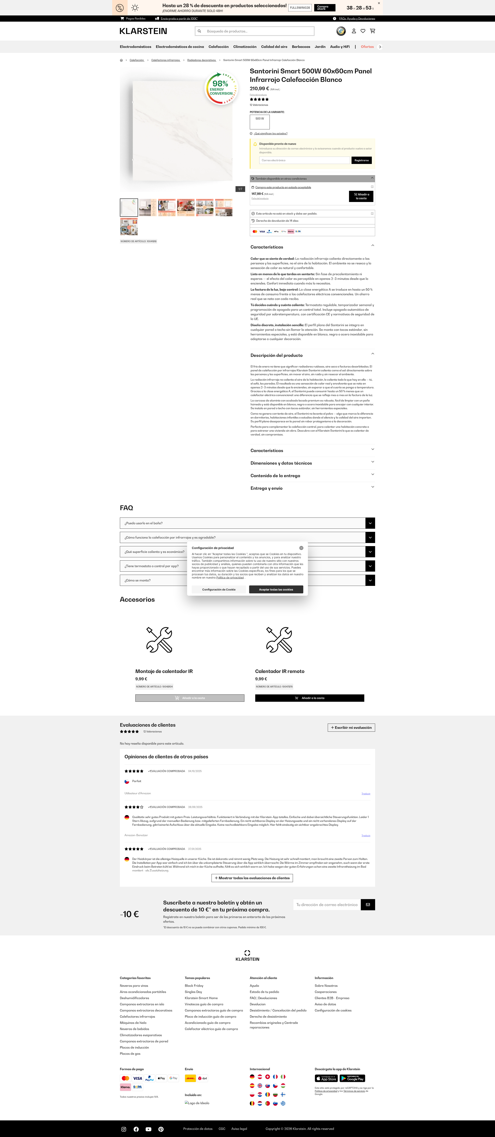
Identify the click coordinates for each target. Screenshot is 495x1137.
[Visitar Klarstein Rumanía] (267, 1094)
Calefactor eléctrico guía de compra (211, 1029)
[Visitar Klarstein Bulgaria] (275, 1094)
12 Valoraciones (259, 104)
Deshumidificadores (134, 998)
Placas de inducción (134, 1047)
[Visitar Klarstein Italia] (283, 1076)
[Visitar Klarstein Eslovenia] (275, 1103)
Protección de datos (198, 1129)
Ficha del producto (258, 94)
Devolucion (257, 1004)
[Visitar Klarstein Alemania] (252, 1076)
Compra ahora (322, 7)
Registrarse (362, 160)
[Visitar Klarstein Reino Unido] (260, 1085)
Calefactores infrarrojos (165, 60)
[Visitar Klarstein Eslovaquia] (267, 1085)
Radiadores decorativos (201, 60)
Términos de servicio (354, 1091)
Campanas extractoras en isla (142, 1004)
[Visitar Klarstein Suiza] (267, 1076)
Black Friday (194, 986)
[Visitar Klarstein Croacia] (260, 1094)
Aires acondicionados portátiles (143, 992)
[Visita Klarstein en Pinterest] (161, 1129)
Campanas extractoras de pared (144, 1041)
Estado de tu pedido (264, 992)
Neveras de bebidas (134, 1029)
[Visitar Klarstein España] (252, 1085)
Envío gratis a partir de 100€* (179, 18)
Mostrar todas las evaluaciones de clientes (254, 878)
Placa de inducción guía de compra (210, 1016)
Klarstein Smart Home (201, 998)
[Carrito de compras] (372, 31)
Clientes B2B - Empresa (332, 998)
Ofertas (367, 47)
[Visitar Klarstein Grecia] (283, 1104)
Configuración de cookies (333, 1010)
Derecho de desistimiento (268, 1016)
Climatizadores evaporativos (141, 1035)
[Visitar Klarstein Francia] (275, 1076)
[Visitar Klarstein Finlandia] (283, 1094)
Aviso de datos (325, 1004)
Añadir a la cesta (362, 196)
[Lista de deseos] (363, 31)
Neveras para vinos (134, 986)
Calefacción (137, 60)
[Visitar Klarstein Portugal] (267, 1103)
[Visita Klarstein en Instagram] (124, 1129)
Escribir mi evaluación (353, 727)
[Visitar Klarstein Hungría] (283, 1085)
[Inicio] (125, 60)
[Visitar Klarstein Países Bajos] (260, 1103)
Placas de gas (130, 1054)
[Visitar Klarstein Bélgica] (252, 1103)
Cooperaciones (326, 992)
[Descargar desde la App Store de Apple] (326, 1078)
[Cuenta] (354, 31)
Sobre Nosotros (326, 986)
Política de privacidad (326, 1091)
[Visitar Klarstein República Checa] (275, 1085)
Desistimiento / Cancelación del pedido (278, 1010)
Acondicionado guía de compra (207, 1023)
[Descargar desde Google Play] (352, 1078)
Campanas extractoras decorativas (146, 1010)
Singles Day (193, 992)
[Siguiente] (380, 47)
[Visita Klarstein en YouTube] (148, 1129)
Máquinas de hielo (133, 1023)
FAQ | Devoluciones (263, 998)
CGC (222, 1129)
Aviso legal (239, 1129)
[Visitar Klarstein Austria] (260, 1076)
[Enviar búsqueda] (199, 31)
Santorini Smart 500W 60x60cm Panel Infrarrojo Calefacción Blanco (264, 60)
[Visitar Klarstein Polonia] (252, 1094)
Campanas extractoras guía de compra (214, 1010)
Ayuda (254, 986)
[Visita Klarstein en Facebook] (136, 1129)
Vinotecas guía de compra (204, 1004)
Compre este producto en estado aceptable (283, 187)
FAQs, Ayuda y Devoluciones (357, 18)
